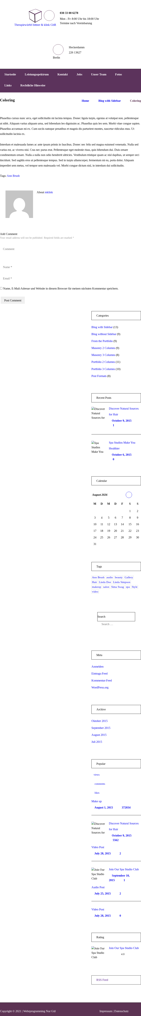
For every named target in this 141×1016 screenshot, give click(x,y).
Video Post (97, 847)
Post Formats (98, 376)
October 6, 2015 (121, 454)
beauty (119, 577)
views (97, 774)
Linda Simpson (121, 582)
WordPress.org (100, 687)
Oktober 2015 (99, 720)
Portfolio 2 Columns (103, 361)
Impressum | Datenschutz (114, 1011)
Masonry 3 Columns (103, 354)
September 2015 (100, 727)
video (95, 591)
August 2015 (98, 734)
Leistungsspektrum (37, 74)
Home (85, 100)
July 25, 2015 (102, 893)
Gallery (129, 577)
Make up (96, 801)
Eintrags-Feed (99, 673)
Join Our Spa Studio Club (124, 869)
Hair (94, 582)
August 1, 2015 (103, 807)
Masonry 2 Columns (103, 348)
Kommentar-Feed (101, 680)
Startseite (10, 74)
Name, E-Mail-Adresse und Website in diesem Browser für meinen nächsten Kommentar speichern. (60, 288)
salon (106, 586)
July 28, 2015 (102, 853)
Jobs (79, 74)
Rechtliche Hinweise (32, 85)
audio (109, 577)
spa (128, 586)
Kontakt (62, 74)
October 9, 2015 (121, 420)
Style (135, 586)
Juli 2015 (96, 741)
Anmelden (97, 666)
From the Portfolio (102, 341)
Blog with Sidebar (109, 100)
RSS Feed (102, 979)
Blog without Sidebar (103, 334)
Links (8, 85)
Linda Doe (105, 582)
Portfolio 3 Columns (103, 369)
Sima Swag (117, 586)
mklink (49, 192)
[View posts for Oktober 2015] (129, 495)
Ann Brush (13, 175)
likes (97, 792)
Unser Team (98, 74)
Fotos (118, 74)
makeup (96, 586)
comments (100, 783)
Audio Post (97, 887)
